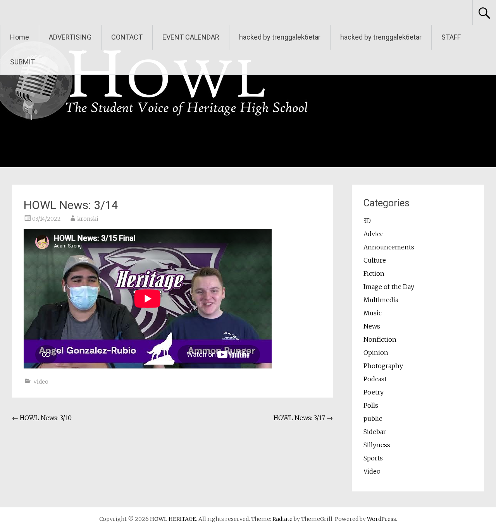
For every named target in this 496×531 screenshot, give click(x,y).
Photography (383, 366)
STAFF (451, 37)
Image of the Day (388, 287)
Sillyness (376, 445)
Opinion (375, 352)
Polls (370, 405)
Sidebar (374, 432)
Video (40, 381)
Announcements (388, 247)
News (371, 326)
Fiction (373, 273)
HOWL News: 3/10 (42, 418)
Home (19, 37)
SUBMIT (22, 62)
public (372, 418)
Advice (373, 234)
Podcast (375, 379)
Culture (374, 260)
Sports (373, 458)
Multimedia (380, 300)
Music (372, 313)
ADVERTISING (70, 37)
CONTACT (127, 37)
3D (367, 221)
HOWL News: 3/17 (303, 418)
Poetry (373, 392)
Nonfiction (379, 339)
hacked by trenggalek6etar (279, 37)
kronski (87, 218)
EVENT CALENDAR (190, 37)
